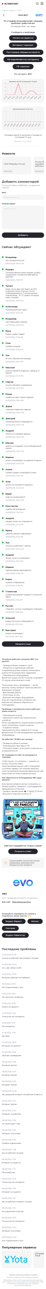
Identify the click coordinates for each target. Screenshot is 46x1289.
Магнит (35, 921)
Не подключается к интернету (23, 59)
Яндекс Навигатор (15, 935)
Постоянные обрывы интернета (23, 52)
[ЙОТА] (16, 1259)
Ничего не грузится (23, 38)
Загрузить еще (23, 644)
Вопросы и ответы (23, 1275)
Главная (5, 10)
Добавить (23, 235)
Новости (12, 1275)
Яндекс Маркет (14, 921)
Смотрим (10, 928)
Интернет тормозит (23, 45)
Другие (13, 10)
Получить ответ (23, 851)
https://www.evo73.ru (21, 902)
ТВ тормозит (23, 66)
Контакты (34, 1275)
